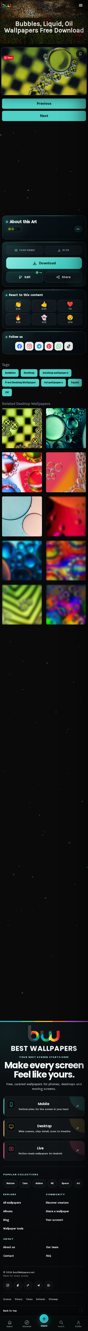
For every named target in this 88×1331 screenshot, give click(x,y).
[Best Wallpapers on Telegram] (38, 1285)
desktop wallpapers (55, 372)
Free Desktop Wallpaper (20, 382)
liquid (75, 382)
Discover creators (57, 1203)
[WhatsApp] (58, 346)
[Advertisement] (44, 168)
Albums (7, 1211)
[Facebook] (19, 346)
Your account (54, 1220)
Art (78, 1183)
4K (52, 1183)
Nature (11, 1183)
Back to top (43, 1311)
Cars (25, 1183)
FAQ (48, 1256)
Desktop (29, 372)
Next (44, 116)
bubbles (10, 372)
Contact (8, 1256)
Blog (6, 1220)
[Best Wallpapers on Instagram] (7, 1285)
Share (66, 277)
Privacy (19, 1299)
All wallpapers (12, 1203)
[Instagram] (29, 346)
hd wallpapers (53, 382)
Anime (39, 1183)
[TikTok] (68, 346)
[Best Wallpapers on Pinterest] (28, 1285)
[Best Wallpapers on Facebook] (18, 1285)
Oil (7, 392)
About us (9, 1247)
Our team (52, 1247)
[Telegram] (39, 346)
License (7, 1299)
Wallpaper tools (13, 1228)
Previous (44, 103)
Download (47, 263)
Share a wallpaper (57, 1211)
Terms (29, 1299)
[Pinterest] (49, 346)
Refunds (40, 1299)
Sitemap (53, 1299)
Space (65, 1183)
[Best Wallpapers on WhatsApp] (48, 1285)
